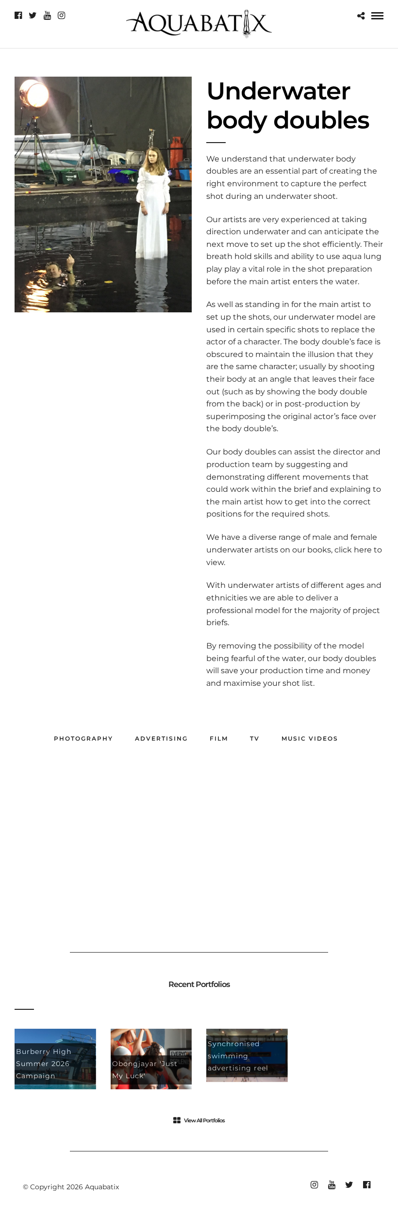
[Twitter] (33, 15)
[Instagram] (61, 15)
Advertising (161, 738)
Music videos (310, 738)
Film (219, 738)
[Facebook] (18, 15)
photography (83, 738)
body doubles (349, 658)
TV (255, 738)
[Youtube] (47, 15)
